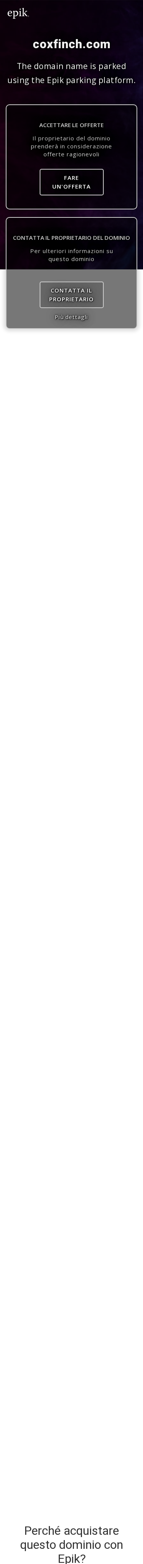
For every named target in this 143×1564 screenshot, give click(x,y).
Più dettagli (71, 316)
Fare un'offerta (71, 182)
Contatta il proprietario (71, 294)
